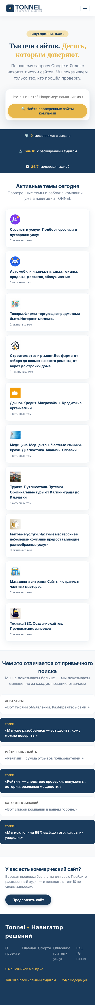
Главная (29, 948)
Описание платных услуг (61, 953)
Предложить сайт (28, 900)
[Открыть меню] (85, 8)
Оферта (44, 948)
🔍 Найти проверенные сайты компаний (47, 111)
